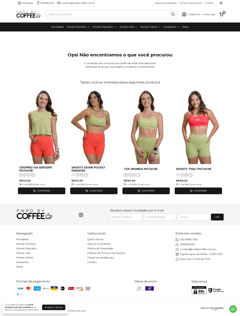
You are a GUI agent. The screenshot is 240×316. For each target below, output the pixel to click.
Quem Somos (95, 239)
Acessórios (170, 26)
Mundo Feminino (76, 26)
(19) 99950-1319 (188, 239)
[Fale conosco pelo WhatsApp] (233, 309)
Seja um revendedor (166, 3)
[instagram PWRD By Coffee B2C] (221, 3)
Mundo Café (127, 26)
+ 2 (86, 175)
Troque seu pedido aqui (100, 257)
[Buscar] (173, 14)
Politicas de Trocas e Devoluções (106, 253)
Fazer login (210, 14)
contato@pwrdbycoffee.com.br (78, 3)
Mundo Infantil (148, 26)
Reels (185, 26)
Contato (208, 3)
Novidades (57, 26)
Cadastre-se (194, 14)
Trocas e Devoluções (190, 3)
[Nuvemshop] (212, 309)
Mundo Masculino (103, 26)
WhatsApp (27, 3)
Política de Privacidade (100, 248)
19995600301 (47, 3)
